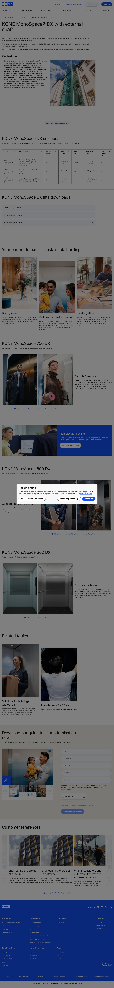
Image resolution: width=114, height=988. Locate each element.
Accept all (89, 499)
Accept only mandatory (69, 499)
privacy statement (86, 494)
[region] (57, 494)
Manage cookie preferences (32, 499)
